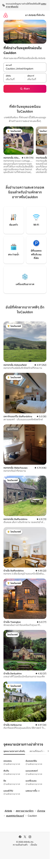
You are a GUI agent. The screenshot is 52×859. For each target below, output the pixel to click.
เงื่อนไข (33, 844)
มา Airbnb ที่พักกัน (35, 15)
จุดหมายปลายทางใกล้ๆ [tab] (14, 751)
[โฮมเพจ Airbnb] (5, 15)
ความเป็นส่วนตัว (20, 844)
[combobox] (25, 69)
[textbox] (14, 79)
